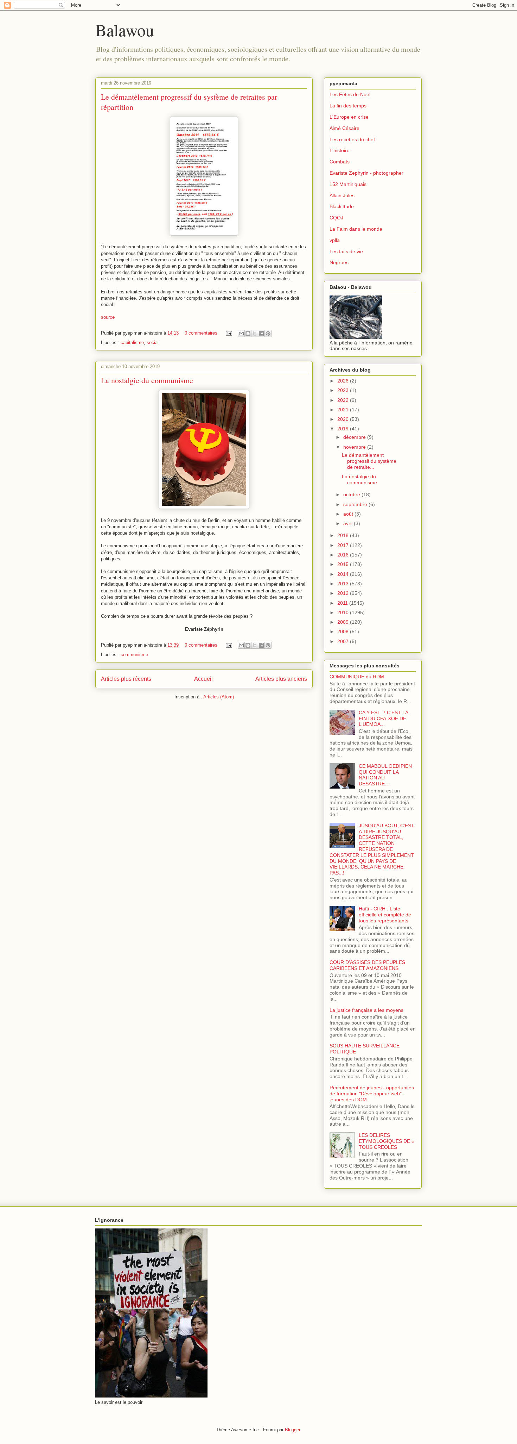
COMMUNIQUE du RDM (357, 676)
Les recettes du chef (352, 139)
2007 (343, 641)
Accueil (203, 679)
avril (348, 523)
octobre (352, 494)
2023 (343, 390)
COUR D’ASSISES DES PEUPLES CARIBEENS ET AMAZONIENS (367, 965)
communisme (134, 654)
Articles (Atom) (218, 696)
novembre (355, 447)
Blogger (292, 1429)
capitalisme (132, 342)
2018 (343, 535)
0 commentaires (201, 333)
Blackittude (342, 206)
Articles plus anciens (281, 679)
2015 (343, 564)
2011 (343, 603)
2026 (343, 381)
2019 (343, 428)
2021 (343, 409)
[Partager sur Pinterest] (268, 333)
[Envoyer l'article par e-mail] (228, 333)
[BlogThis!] (247, 333)
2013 (343, 583)
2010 (343, 612)
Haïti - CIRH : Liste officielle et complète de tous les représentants (385, 914)
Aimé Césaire (344, 128)
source (108, 317)
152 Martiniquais (348, 184)
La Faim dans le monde (356, 229)
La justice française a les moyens (366, 1010)
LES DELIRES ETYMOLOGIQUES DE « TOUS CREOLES (386, 1141)
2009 (343, 622)
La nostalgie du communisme (147, 380)
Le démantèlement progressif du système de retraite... (369, 461)
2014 (343, 574)
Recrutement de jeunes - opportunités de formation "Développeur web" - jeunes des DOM (372, 1093)
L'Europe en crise (349, 117)
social (153, 342)
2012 (343, 593)
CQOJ (336, 217)
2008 (343, 631)
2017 (343, 545)
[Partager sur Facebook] (261, 333)
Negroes (339, 262)
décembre (355, 437)
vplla (335, 240)
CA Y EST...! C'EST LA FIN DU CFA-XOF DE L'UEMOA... (383, 718)
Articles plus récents (126, 679)
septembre (356, 504)
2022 (343, 400)
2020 (343, 419)
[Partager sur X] (254, 333)
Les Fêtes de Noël (350, 94)
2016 (343, 555)
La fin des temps (348, 105)
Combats (340, 161)
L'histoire (340, 150)
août (349, 514)
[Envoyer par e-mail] (241, 333)
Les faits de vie (346, 251)
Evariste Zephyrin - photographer (366, 173)
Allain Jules (342, 195)
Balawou (124, 29)
